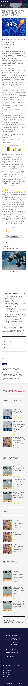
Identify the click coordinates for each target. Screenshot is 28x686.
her (19, 379)
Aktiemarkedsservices (11, 652)
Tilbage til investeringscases (13, 621)
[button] (25, 5)
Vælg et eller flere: (7, 341)
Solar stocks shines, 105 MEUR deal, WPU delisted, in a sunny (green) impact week (18, 469)
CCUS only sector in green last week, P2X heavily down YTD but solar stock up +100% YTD (19, 605)
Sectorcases (10, 562)
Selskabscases (11, 458)
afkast (5, 39)
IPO (24, 39)
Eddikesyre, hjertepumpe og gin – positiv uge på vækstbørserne (18, 547)
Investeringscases (12, 390)
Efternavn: (5, 353)
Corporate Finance (10, 649)
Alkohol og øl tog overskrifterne (17, 533)
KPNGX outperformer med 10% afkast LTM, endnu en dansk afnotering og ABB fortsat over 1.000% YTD (19, 441)
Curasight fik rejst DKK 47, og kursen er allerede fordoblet (18, 411)
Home (4, 390)
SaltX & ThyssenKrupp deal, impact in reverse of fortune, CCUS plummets (19, 482)
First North (19, 39)
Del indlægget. (9, 47)
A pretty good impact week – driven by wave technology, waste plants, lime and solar (18, 496)
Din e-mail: (5, 358)
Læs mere (16, 417)
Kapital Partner (9, 656)
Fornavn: (4, 347)
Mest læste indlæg (13, 400)
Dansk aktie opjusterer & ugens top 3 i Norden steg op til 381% (18, 523)
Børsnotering (11, 39)
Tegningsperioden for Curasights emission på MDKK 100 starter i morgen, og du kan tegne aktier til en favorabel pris (19, 425)
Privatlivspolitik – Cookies (11, 665)
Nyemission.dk (11, 306)
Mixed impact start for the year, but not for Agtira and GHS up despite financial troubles (19, 590)
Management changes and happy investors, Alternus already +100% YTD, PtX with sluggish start (18, 575)
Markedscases (6, 391)
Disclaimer (5, 242)
